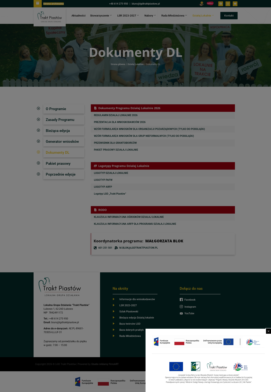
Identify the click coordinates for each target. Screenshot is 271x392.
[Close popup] (268, 331)
